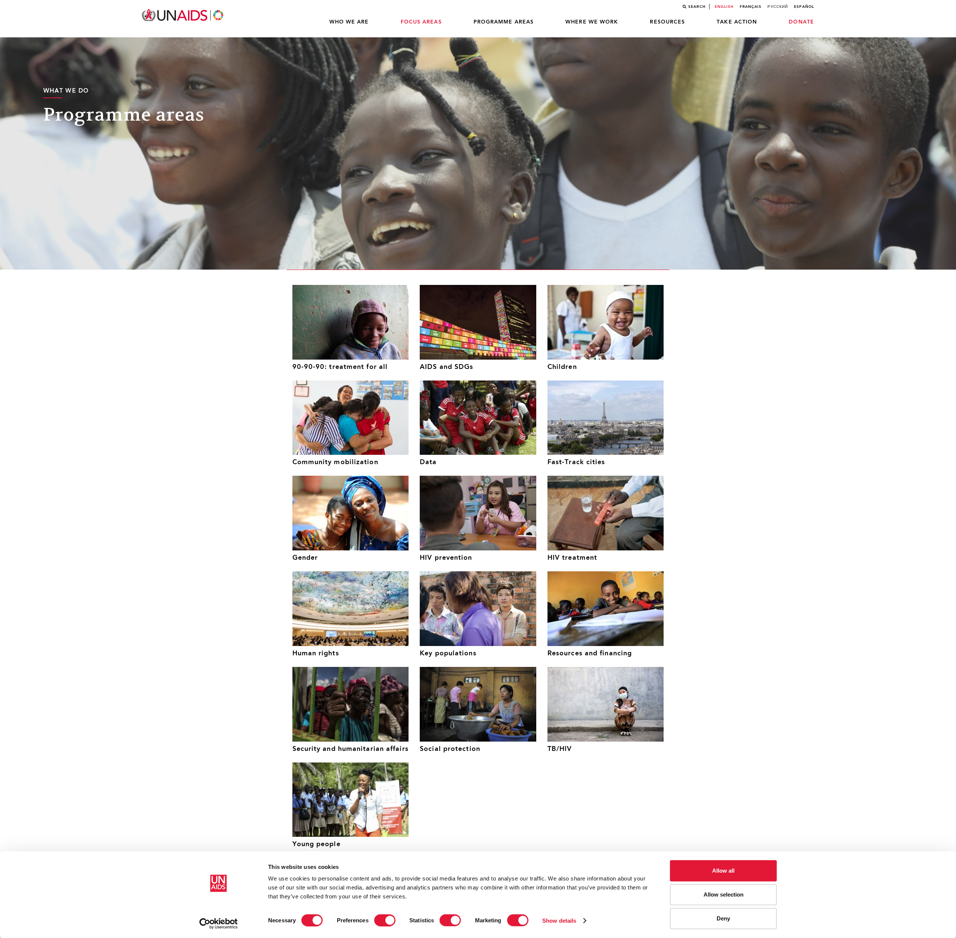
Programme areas (504, 22)
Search (696, 7)
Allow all (723, 870)
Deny (723, 918)
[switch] (384, 920)
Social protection (450, 749)
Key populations (448, 653)
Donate (801, 22)
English (724, 7)
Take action (737, 22)
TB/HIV (559, 749)
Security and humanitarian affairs (350, 749)
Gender (305, 558)
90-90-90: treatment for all (340, 367)
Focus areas (421, 22)
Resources (667, 22)
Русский (777, 7)
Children (562, 367)
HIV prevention (446, 558)
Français (751, 7)
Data (428, 462)
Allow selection (724, 894)
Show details (559, 920)
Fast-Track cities (576, 462)
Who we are (349, 22)
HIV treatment (572, 558)
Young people (316, 844)
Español (804, 7)
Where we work (591, 22)
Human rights (315, 653)
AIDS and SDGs (446, 367)
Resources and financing (589, 653)
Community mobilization (335, 462)
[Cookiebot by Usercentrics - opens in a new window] (218, 923)
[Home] (183, 15)
